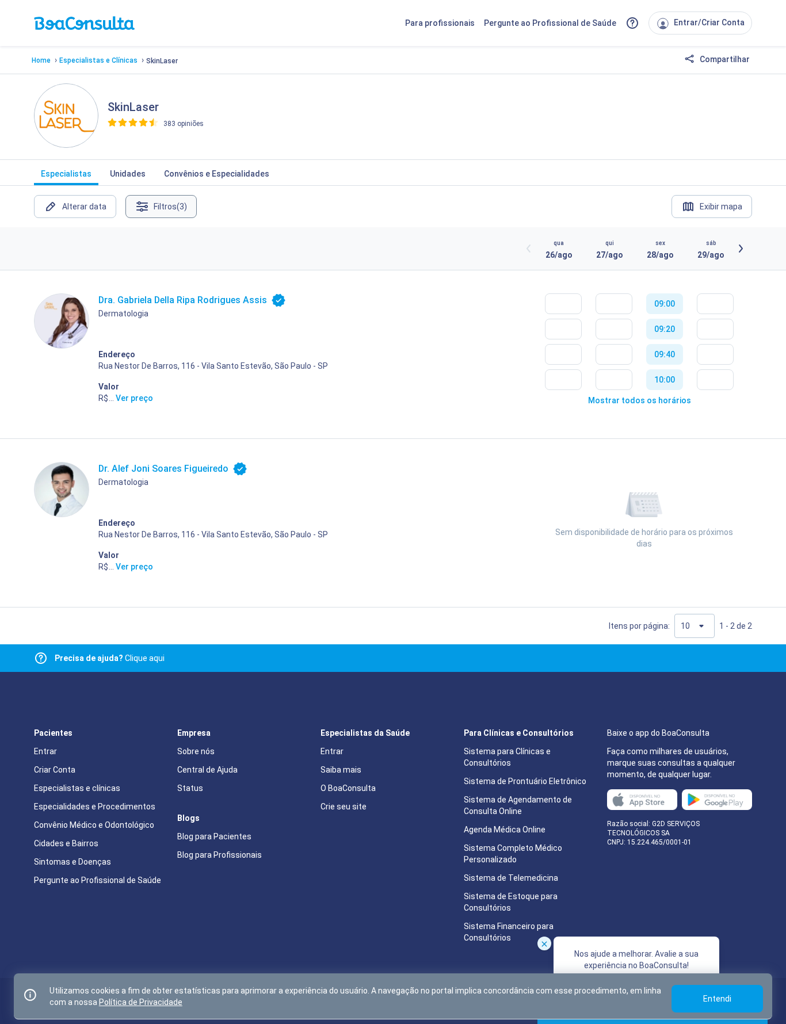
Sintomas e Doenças (72, 861)
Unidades (128, 173)
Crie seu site (343, 806)
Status (190, 788)
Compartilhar (724, 59)
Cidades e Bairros (66, 843)
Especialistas (66, 173)
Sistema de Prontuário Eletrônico (525, 781)
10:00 (664, 379)
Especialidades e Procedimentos (94, 806)
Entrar (45, 751)
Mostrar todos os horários (639, 400)
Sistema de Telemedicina (511, 877)
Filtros (170, 206)
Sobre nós (196, 751)
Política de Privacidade (140, 1002)
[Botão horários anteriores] (528, 248)
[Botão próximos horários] (740, 248)
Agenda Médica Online (504, 829)
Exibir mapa (721, 206)
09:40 (664, 354)
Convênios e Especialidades (216, 173)
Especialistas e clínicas (77, 788)
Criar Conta (54, 769)
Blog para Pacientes (214, 836)
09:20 (664, 329)
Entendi (717, 998)
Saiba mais (340, 769)
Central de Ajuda (207, 769)
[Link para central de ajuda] (41, 658)
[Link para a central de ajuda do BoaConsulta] (632, 23)
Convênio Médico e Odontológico (94, 825)
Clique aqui (110, 658)
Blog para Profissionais (219, 854)
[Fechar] (544, 943)
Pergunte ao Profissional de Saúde (550, 23)
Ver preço (134, 398)
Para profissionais (440, 23)
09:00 (664, 303)
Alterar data (84, 206)
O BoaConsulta (348, 788)
